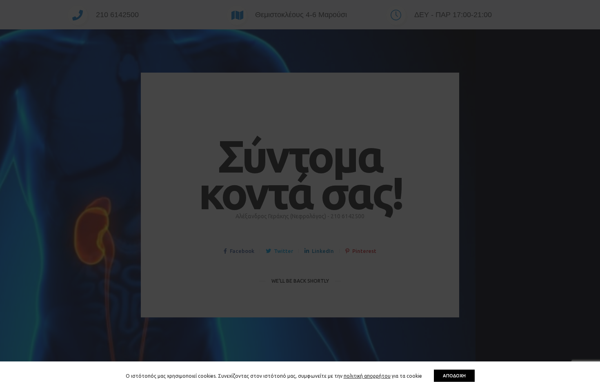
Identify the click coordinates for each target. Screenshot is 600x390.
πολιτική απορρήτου (367, 376)
